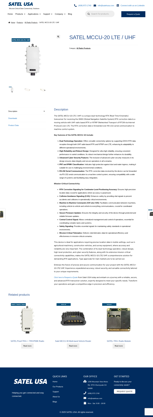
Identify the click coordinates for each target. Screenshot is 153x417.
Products (19, 14)
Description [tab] (12, 111)
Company (59, 14)
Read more (27, 346)
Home (10, 14)
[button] (20, 14)
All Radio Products (31, 22)
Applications (33, 14)
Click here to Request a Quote (66, 277)
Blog (70, 14)
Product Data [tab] (13, 125)
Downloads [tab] (12, 118)
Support (46, 14)
